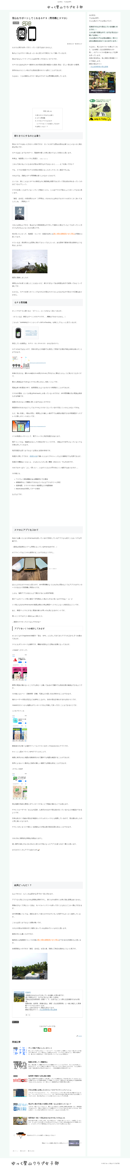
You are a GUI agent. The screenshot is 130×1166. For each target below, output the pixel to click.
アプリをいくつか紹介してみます (49, 123)
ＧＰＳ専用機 (41, 118)
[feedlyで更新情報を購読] (26, 1015)
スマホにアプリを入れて (44, 121)
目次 (45, 111)
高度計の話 (34, 456)
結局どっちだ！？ (42, 126)
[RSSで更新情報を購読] (29, 1015)
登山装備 (16, 1022)
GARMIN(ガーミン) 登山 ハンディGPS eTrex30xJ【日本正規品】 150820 (31, 332)
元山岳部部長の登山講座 (48, 1010)
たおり (28, 992)
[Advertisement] (47, 92)
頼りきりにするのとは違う (45, 115)
